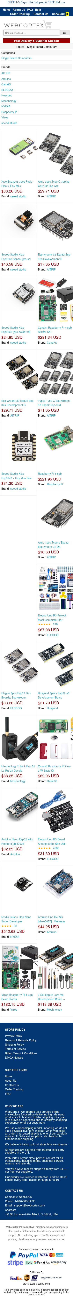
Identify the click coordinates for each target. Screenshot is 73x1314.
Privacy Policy (13, 1036)
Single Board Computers (16, 58)
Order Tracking (20, 14)
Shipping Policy (15, 1044)
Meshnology (8, 101)
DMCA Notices (14, 1057)
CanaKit (6, 84)
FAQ (30, 9)
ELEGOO (7, 90)
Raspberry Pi (9, 112)
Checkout (58, 14)
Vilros (4, 117)
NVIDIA (5, 106)
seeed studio (9, 123)
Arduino (6, 79)
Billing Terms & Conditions (21, 1053)
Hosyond (6, 95)
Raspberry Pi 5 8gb (50, 473)
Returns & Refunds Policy (20, 1040)
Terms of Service (15, 1049)
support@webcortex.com (29, 1205)
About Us (19, 9)
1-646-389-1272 (25, 1201)
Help (38, 9)
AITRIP (5, 73)
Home (7, 9)
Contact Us (40, 14)
